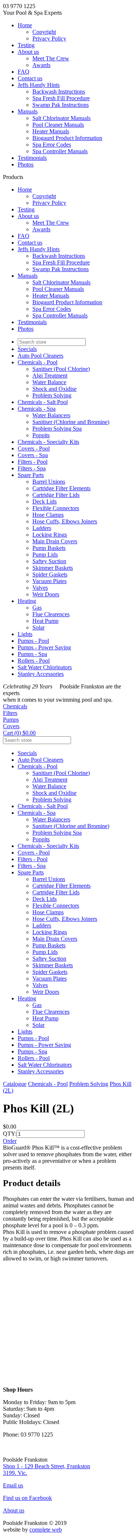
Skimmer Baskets (52, 568)
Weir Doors (45, 594)
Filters (10, 713)
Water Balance (49, 382)
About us (28, 52)
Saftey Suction (49, 561)
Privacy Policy (49, 38)
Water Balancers (51, 415)
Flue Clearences (51, 614)
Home (25, 25)
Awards (41, 65)
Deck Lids (44, 501)
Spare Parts (31, 475)
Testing (26, 45)
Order (10, 1141)
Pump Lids (45, 554)
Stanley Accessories (41, 674)
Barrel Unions (48, 481)
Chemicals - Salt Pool (43, 402)
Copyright (44, 32)
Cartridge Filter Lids (55, 495)
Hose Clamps (48, 515)
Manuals (28, 111)
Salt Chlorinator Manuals (61, 118)
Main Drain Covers (54, 541)
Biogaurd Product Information (67, 138)
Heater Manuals (50, 131)
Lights (25, 634)
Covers (11, 726)
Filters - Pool (32, 462)
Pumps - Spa (32, 654)
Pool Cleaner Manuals (58, 125)
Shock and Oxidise (54, 389)
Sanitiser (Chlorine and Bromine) (70, 422)
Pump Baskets (49, 548)
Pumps (11, 719)
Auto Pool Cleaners (40, 356)
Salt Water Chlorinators (45, 667)
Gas (37, 607)
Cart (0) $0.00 (19, 733)
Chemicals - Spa (37, 409)
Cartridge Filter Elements (61, 488)
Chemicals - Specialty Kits (48, 442)
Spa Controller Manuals (60, 151)
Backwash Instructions (58, 91)
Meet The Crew (50, 58)
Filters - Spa (32, 468)
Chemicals (15, 706)
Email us (13, 1485)
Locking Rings (49, 535)
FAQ (23, 72)
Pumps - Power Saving (44, 647)
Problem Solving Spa (57, 428)
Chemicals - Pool (37, 362)
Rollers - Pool (34, 660)
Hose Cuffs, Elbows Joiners (64, 521)
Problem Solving (51, 395)
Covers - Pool (34, 448)
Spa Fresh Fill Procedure (61, 98)
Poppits (41, 435)
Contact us (30, 78)
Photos (25, 164)
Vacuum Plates (49, 581)
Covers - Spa (33, 455)
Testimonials (32, 158)
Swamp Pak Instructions (60, 105)
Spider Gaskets (49, 574)
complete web (45, 1529)
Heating (27, 601)
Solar (38, 627)
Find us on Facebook (27, 1498)
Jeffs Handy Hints (39, 85)
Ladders (41, 528)
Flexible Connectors (55, 508)
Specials (27, 349)
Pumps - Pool (33, 641)
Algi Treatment (49, 375)
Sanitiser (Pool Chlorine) (61, 369)
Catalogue (14, 1084)
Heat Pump (45, 621)
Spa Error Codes (51, 144)
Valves (40, 588)
